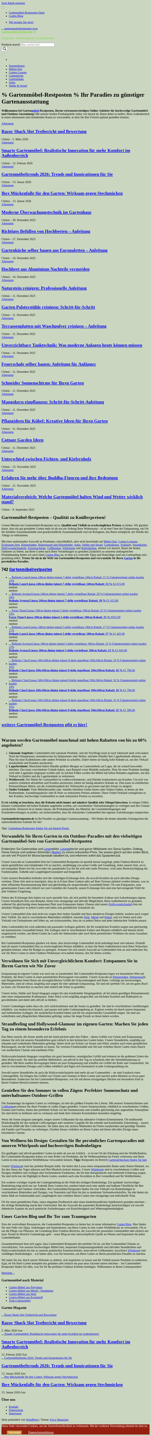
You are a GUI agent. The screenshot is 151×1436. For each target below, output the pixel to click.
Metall (95, 917)
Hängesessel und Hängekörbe (55, 544)
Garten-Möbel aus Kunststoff (26, 1297)
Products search (10, 44)
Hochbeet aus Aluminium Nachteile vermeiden (45, 269)
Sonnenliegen (17, 65)
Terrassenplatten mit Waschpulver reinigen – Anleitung (53, 326)
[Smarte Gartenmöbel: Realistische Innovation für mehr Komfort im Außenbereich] (50, 1333)
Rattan (108, 917)
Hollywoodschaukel (120, 904)
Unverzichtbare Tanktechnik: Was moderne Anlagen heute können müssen (71, 345)
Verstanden (14, 1432)
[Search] (4, 49)
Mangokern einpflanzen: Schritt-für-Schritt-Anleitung (52, 402)
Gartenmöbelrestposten (30, 569)
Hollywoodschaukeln (13, 548)
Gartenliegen (111, 544)
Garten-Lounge (18, 72)
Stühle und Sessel (92, 544)
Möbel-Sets (15, 69)
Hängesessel (137, 977)
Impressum (15, 1413)
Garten (128, 558)
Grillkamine (54, 548)
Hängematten (29, 544)
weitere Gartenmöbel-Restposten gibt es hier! (44, 724)
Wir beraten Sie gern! (21, 22)
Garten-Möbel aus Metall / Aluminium (31, 1290)
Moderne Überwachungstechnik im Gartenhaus (46, 212)
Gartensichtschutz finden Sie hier (127, 1159)
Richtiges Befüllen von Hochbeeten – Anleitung (45, 231)
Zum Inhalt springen (13, 3)
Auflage (125, 544)
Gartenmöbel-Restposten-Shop (27, 12)
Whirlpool (16, 1166)
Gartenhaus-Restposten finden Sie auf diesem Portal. (38, 828)
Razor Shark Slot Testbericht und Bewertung (44, 131)
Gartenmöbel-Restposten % (18, 31)
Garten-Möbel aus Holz (22, 1294)
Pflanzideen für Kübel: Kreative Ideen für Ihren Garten (54, 421)
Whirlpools (68, 548)
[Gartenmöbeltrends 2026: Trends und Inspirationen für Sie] (36, 1357)
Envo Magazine (59, 1419)
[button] (13, 587)
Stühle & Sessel (18, 85)
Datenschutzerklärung (41, 1432)
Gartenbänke (16, 79)
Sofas (12, 82)
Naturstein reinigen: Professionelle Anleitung (44, 288)
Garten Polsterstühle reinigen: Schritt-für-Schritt (48, 307)
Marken (56, 852)
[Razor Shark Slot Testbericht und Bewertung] (29, 1314)
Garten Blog (16, 16)
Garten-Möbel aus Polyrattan (25, 1287)
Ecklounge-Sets (10, 544)
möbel (35, 110)
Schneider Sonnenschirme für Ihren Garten (42, 382)
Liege (47, 848)
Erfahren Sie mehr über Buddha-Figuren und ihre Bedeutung (59, 477)
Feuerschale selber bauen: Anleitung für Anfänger (48, 364)
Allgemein (7, 123)
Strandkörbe (140, 544)
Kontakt (13, 1406)
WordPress (32, 1419)
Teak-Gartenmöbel (20, 1300)
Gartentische (16, 75)
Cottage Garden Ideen (22, 440)
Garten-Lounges (127, 541)
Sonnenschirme (37, 548)
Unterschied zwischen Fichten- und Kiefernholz (46, 459)
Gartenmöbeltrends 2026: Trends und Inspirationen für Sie (57, 174)
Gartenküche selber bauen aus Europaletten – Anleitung (54, 250)
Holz (87, 917)
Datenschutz (16, 1410)
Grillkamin (7, 1106)
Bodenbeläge (88, 548)
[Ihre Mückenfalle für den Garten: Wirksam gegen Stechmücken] (39, 1376)
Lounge (65, 848)
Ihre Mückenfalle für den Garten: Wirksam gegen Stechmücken (62, 193)
